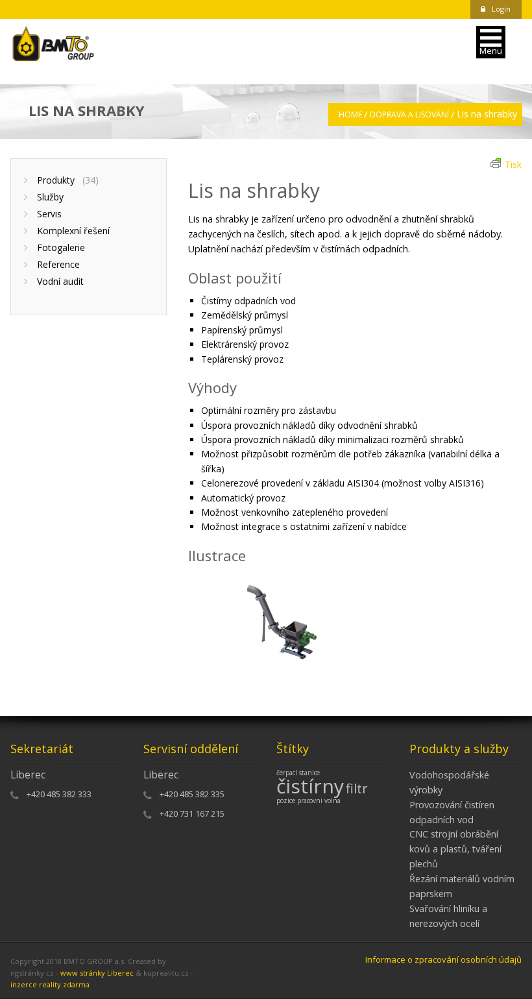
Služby (50, 197)
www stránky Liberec (97, 973)
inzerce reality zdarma (50, 984)
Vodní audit (60, 281)
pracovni (309, 800)
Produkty (68, 180)
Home (350, 114)
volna (332, 800)
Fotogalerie (61, 247)
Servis (49, 214)
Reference (58, 264)
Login (501, 9)
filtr (357, 788)
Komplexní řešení (73, 230)
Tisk (513, 164)
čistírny (310, 786)
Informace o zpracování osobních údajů (443, 959)
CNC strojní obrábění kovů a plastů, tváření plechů (455, 849)
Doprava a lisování (409, 114)
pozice (285, 800)
